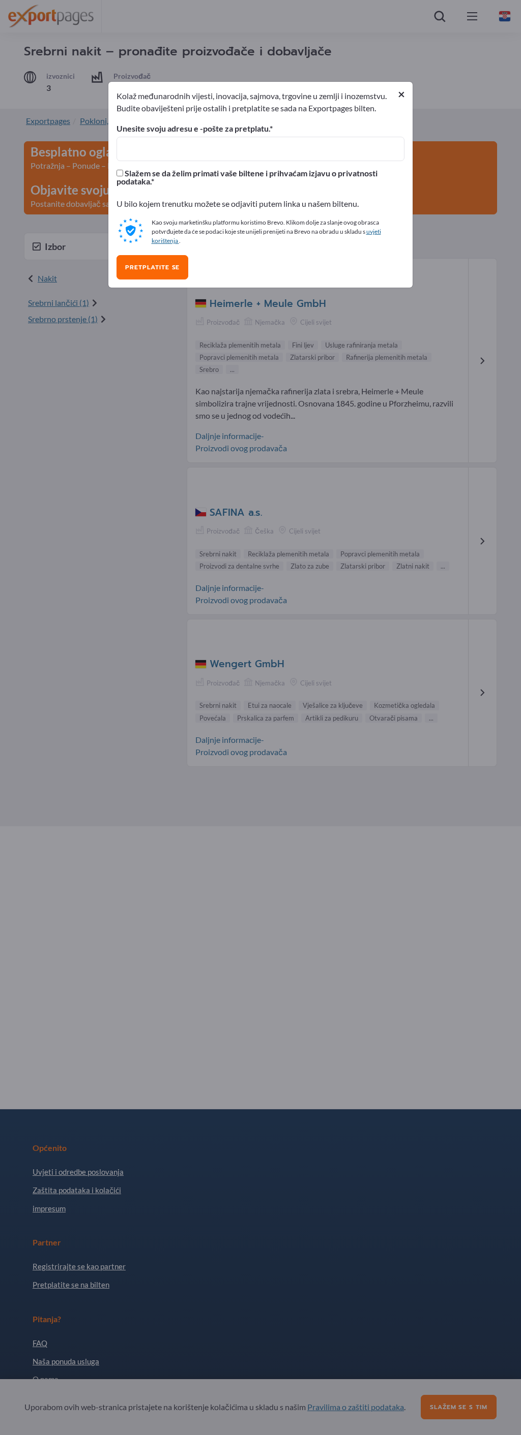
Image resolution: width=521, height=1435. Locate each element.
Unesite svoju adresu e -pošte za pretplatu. (193, 128)
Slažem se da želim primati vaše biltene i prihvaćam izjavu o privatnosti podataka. (247, 177)
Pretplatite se (152, 267)
